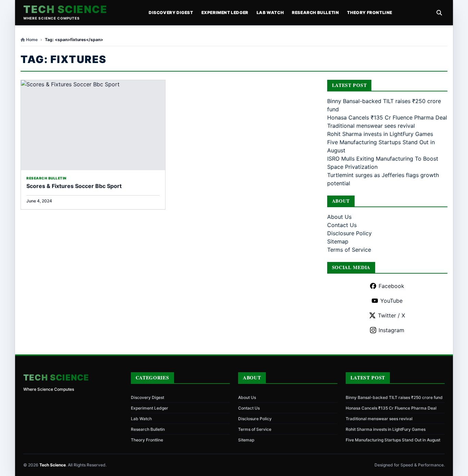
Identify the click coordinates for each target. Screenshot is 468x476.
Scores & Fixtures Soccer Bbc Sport (74, 186)
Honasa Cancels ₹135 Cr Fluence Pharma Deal (387, 117)
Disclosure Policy (349, 233)
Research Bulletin (315, 12)
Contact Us (342, 225)
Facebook (391, 286)
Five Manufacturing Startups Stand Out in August (393, 439)
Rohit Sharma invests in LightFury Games (380, 133)
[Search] (439, 12)
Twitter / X (391, 315)
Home (32, 39)
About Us (339, 216)
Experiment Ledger (224, 12)
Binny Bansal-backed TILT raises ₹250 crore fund (394, 397)
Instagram (391, 330)
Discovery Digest (171, 12)
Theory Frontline (369, 12)
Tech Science (65, 9)
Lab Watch (270, 12)
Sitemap (337, 241)
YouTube (391, 300)
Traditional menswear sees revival (371, 125)
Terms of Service (349, 249)
